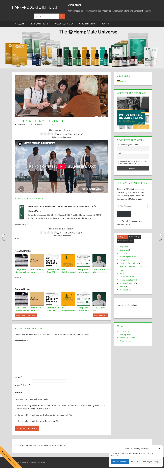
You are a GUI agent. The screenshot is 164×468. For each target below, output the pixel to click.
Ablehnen (134, 462)
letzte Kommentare (125, 241)
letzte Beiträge (134, 237)
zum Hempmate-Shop (87, 23)
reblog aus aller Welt (128, 280)
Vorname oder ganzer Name (127, 145)
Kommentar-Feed (127, 337)
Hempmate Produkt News (131, 266)
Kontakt (105, 23)
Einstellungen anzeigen (150, 462)
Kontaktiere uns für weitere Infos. (29, 198)
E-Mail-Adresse (22, 385)
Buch (122, 253)
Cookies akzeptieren (120, 462)
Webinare (124, 289)
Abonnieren (124, 213)
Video (122, 286)
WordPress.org (126, 341)
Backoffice (124, 250)
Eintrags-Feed (126, 334)
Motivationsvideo (127, 276)
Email (119, 153)
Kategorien (122, 237)
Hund (122, 270)
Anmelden (124, 331)
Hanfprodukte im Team (34, 7)
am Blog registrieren (63, 23)
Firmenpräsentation (24, 124)
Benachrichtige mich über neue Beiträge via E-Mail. (39, 421)
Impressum (19, 23)
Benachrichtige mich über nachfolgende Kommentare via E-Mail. (45, 415)
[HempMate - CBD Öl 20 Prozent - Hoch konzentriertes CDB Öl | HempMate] (61, 212)
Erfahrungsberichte (39, 23)
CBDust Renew (99, 315)
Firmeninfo (124, 260)
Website (18, 392)
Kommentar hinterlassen (46, 124)
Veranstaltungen (127, 283)
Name (18, 377)
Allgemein (124, 246)
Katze (122, 273)
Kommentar (21, 340)
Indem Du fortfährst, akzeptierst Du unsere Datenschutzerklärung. (132, 162)
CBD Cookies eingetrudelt (26, 315)
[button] (159, 448)
